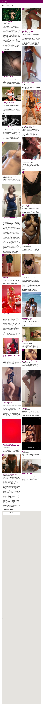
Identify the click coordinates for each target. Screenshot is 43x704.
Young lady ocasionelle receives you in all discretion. (31, 30)
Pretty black (25, 245)
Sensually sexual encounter (10, 217)
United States (9, 3)
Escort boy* (25, 342)
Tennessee (16, 3)
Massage (24, 408)
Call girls (4, 3)
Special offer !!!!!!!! (27, 473)
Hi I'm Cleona (6, 277)
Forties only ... (26, 205)
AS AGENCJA (5, 1)
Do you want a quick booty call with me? (31, 160)
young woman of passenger (30, 361)
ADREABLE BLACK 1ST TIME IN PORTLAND (11, 355)
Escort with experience (9, 176)
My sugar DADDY (7, 21)
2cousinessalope (27, 318)
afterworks (6, 313)
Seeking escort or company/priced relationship (11, 445)
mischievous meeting (28, 82)
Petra (23, 274)
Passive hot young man (9, 76)
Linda (23, 451)
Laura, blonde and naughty (29, 126)
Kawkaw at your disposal (10, 474)
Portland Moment (8, 402)
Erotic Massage (7, 126)
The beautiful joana (8, 102)
